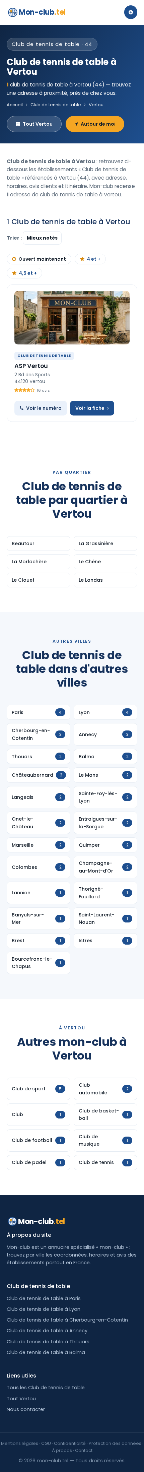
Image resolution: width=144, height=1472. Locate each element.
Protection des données (115, 1443)
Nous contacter (26, 1409)
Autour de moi (98, 124)
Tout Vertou (38, 124)
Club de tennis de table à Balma (46, 1352)
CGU (46, 1443)
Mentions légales (19, 1443)
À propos (62, 1450)
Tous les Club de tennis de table (46, 1387)
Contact (83, 1450)
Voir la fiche (89, 408)
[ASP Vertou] (72, 317)
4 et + (93, 259)
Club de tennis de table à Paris (44, 1298)
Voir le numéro (44, 408)
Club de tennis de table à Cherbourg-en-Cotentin (67, 1320)
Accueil (15, 105)
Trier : (15, 238)
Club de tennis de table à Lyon (43, 1309)
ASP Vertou (31, 366)
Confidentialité (70, 1443)
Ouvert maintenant (42, 259)
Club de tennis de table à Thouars (48, 1341)
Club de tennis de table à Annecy (47, 1330)
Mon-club (42, 12)
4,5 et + (28, 273)
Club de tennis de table (55, 105)
